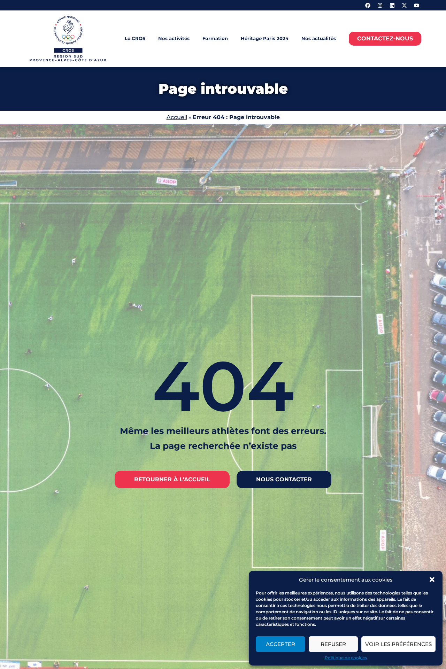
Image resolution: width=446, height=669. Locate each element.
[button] (432, 579)
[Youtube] (416, 5)
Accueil (177, 117)
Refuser (333, 644)
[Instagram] (380, 5)
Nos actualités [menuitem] (318, 38)
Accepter (280, 644)
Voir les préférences (398, 644)
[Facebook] (367, 5)
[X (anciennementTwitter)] (404, 5)
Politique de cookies (346, 657)
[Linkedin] (392, 5)
